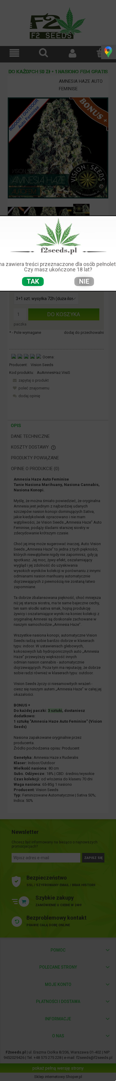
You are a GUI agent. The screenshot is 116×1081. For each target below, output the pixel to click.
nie (84, 281)
